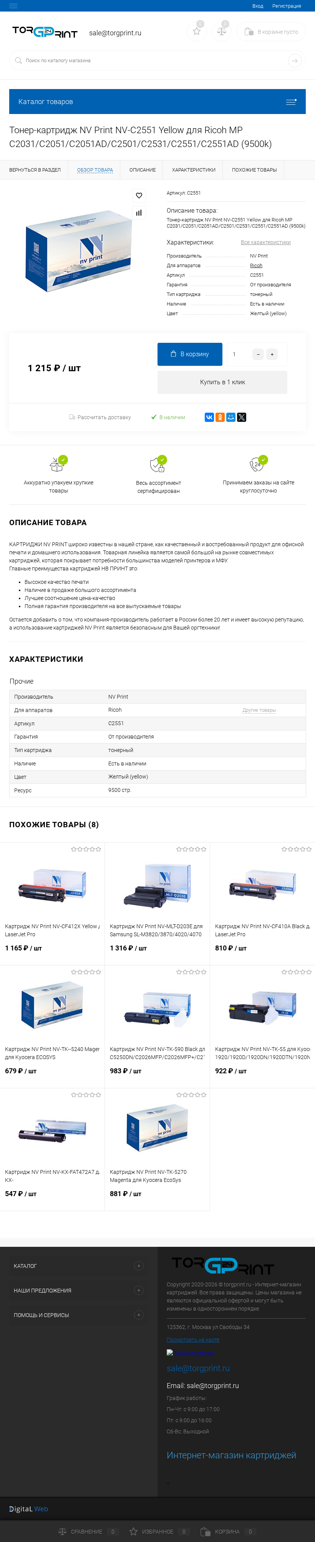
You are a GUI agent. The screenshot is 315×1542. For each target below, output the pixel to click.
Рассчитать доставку (104, 417)
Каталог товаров (45, 102)
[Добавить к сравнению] (139, 213)
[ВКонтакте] (209, 417)
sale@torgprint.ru (213, 1386)
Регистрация (286, 6)
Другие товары (259, 710)
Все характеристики (266, 242)
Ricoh (256, 265)
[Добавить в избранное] (139, 196)
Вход (257, 6)
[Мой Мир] (230, 417)
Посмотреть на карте (193, 1340)
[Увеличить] (79, 256)
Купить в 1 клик (222, 382)
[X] (241, 417)
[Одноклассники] (220, 417)
